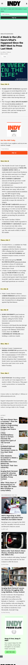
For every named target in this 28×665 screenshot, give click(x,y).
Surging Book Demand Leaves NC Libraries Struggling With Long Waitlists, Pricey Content (9, 475)
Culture (3, 469)
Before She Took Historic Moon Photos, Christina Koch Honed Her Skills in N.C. (13, 553)
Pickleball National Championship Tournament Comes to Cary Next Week (9, 449)
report (7, 91)
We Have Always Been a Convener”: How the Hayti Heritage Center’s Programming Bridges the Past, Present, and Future (9, 424)
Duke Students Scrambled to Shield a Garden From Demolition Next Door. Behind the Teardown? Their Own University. (9, 461)
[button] (14, 138)
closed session (11, 355)
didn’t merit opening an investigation (14, 298)
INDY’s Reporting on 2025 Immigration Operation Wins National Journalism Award (12, 517)
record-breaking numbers (13, 104)
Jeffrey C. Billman (6, 52)
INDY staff (5, 529)
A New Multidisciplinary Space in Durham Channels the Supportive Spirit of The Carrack (8, 437)
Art (2, 480)
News (2, 417)
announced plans (20, 262)
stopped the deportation (10, 168)
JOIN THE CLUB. (10, 652)
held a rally (18, 316)
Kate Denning (6, 612)
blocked (4, 273)
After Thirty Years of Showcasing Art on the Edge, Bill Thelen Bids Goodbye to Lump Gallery (8, 486)
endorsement (14, 183)
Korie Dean (5, 564)
